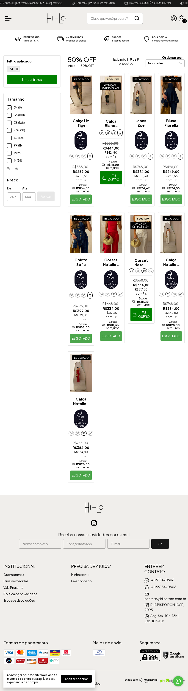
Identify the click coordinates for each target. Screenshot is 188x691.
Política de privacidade (20, 594)
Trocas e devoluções (19, 600)
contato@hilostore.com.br (165, 599)
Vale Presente (13, 587)
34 (11, 69)
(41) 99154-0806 (163, 587)
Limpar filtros (32, 79)
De (9, 188)
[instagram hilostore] (94, 523)
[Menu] (9, 18)
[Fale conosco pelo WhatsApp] (178, 681)
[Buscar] (137, 18)
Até (25, 188)
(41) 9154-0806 (162, 580)
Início (71, 66)
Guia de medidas (15, 581)
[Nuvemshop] (141, 682)
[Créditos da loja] (171, 681)
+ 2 (90, 156)
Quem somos (13, 575)
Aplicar (46, 196)
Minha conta (80, 575)
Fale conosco (81, 581)
